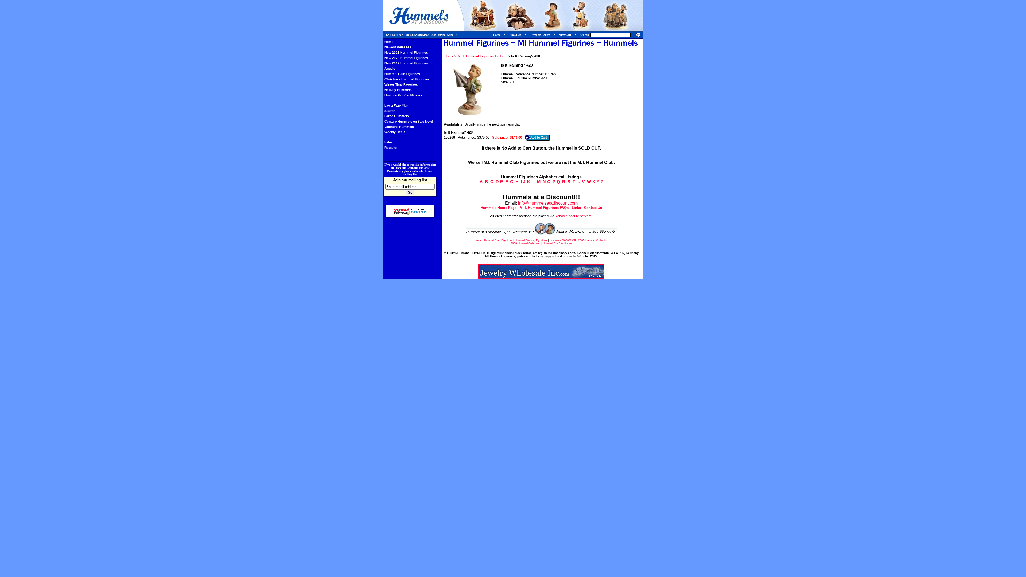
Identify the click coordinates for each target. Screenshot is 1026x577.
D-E (499, 182)
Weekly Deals (394, 132)
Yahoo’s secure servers (573, 216)
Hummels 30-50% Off (563, 240)
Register (391, 148)
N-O (546, 182)
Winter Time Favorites (401, 85)
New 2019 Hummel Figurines (406, 63)
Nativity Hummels (398, 90)
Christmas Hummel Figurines (406, 79)
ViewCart (565, 34)
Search (389, 111)
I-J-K (525, 182)
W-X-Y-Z (595, 182)
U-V (581, 182)
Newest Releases (397, 47)
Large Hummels (396, 116)
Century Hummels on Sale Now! (408, 121)
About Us (515, 34)
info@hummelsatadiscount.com (548, 203)
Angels (389, 69)
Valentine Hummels (399, 127)
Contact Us (593, 208)
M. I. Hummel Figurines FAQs (544, 208)
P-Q (556, 182)
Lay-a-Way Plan (396, 105)
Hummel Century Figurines (531, 240)
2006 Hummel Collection (526, 243)
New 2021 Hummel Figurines (406, 52)
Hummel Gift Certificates (403, 95)
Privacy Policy (540, 34)
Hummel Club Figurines (402, 74)
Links (576, 208)
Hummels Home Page (498, 208)
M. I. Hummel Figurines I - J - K (482, 56)
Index (388, 142)
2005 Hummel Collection (593, 240)
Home (497, 34)
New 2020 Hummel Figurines (406, 58)
